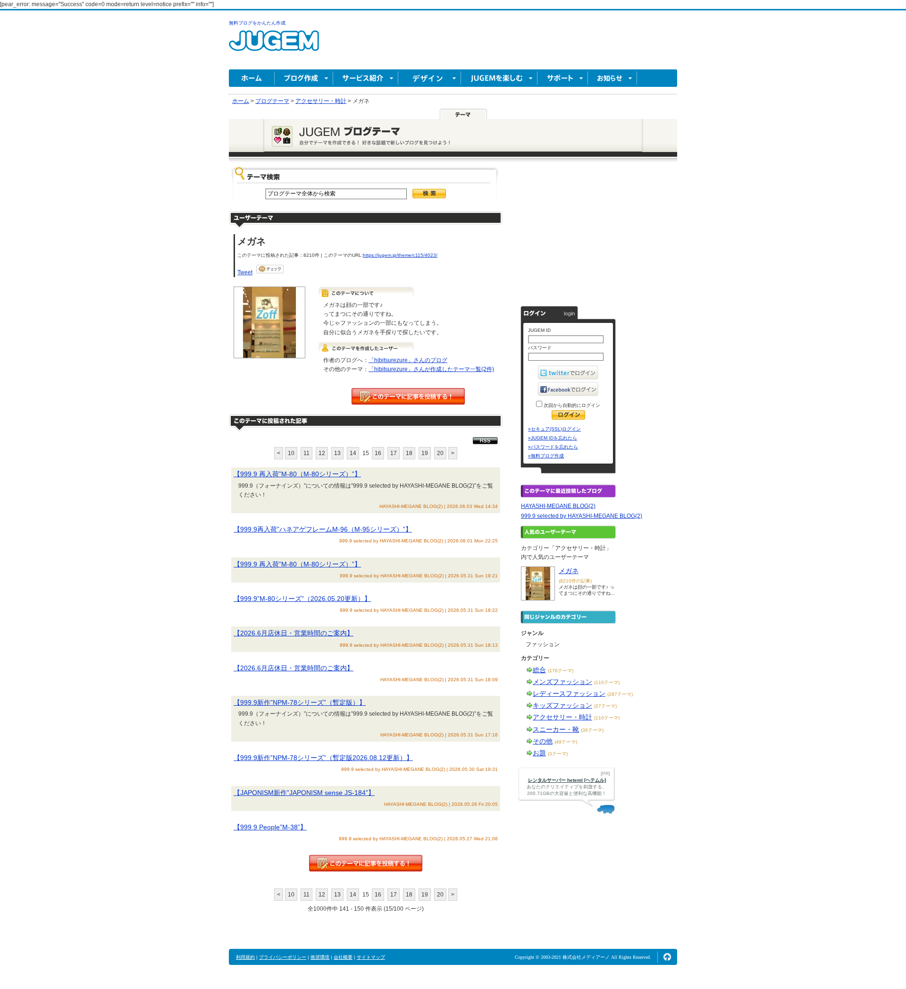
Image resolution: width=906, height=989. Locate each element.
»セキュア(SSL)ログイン (554, 428)
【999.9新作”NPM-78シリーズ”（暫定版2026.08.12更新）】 (323, 757)
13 (337, 453)
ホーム (252, 78)
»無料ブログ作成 (546, 455)
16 (378, 453)
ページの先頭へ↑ (667, 957)
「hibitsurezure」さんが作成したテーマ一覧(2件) (431, 369)
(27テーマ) (605, 706)
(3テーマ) (558, 753)
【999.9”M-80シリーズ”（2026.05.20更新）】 (302, 598)
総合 (539, 670)
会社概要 (343, 957)
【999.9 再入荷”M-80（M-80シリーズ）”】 (297, 474)
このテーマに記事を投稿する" (365, 863)
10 (291, 453)
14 (353, 453)
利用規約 (245, 957)
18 (409, 453)
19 (424, 453)
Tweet (244, 272)
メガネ (569, 571)
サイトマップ (371, 957)
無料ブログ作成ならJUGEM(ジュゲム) (274, 46)
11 (306, 453)
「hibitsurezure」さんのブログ (408, 360)
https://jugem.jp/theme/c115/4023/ (400, 255)
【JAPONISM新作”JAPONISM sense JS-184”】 (304, 792)
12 (322, 453)
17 (393, 453)
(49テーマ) (565, 741)
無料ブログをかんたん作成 (257, 22)
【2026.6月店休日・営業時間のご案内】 (293, 633)
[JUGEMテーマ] (463, 113)
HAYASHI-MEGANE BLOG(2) (558, 506)
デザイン (429, 78)
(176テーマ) (560, 670)
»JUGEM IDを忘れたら (552, 437)
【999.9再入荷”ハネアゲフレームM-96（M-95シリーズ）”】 (323, 529)
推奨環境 (319, 957)
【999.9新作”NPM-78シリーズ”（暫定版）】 (300, 702)
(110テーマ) (607, 682)
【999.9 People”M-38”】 (270, 827)
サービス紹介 (365, 78)
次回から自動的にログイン (571, 405)
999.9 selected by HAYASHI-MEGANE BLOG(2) (581, 516)
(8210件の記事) (575, 580)
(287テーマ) (620, 694)
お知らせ (612, 78)
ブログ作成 (304, 78)
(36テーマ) (592, 730)
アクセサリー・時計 (562, 717)
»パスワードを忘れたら (553, 446)
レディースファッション (569, 693)
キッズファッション (562, 705)
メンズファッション (562, 681)
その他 (543, 741)
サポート (562, 78)
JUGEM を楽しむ (499, 78)
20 (440, 453)
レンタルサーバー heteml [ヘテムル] (567, 780)
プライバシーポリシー (282, 957)
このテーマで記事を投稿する (408, 396)
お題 (539, 753)
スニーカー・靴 (556, 729)
